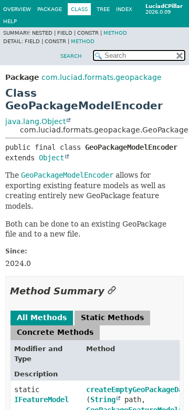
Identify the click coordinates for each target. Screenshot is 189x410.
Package (49, 9)
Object (51, 157)
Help (10, 21)
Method (115, 33)
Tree (103, 9)
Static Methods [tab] (112, 317)
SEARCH (71, 56)
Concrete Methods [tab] (55, 332)
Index (124, 9)
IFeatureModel (41, 399)
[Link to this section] (112, 290)
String (103, 399)
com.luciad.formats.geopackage (101, 77)
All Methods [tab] (42, 317)
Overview (17, 9)
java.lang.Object (35, 121)
